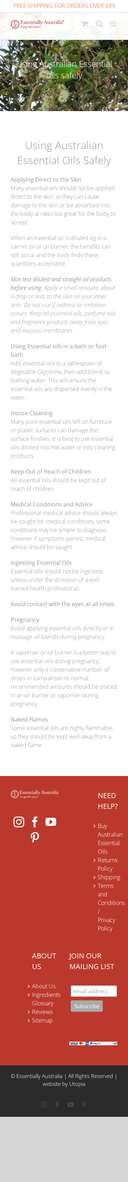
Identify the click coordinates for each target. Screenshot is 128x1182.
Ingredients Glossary (45, 999)
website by (55, 1083)
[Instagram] (19, 822)
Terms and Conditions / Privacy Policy (107, 907)
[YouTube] (51, 822)
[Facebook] (35, 822)
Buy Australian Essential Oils (107, 838)
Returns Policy (107, 864)
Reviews (42, 1012)
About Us (43, 986)
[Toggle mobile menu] (113, 23)
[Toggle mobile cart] (85, 23)
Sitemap (42, 1020)
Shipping (107, 877)
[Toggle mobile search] (99, 23)
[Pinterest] (35, 837)
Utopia (77, 1083)
